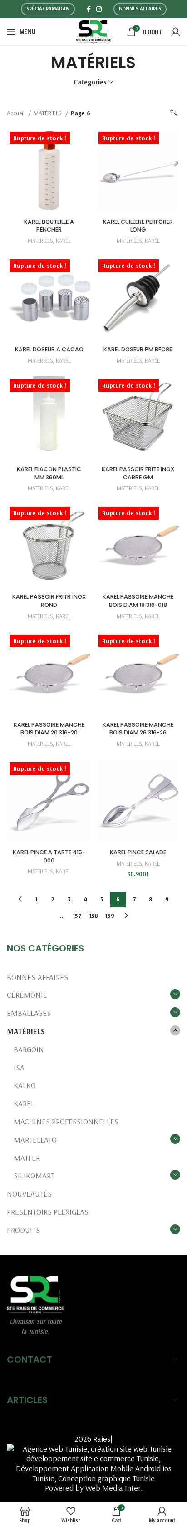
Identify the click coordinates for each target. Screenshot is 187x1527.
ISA (19, 1067)
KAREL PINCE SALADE (138, 852)
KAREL (24, 1103)
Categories (90, 82)
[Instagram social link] (99, 9)
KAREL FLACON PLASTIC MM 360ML (49, 473)
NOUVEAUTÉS (29, 1193)
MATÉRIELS (26, 1031)
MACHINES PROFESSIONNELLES (66, 1121)
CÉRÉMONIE (27, 995)
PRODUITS (23, 1230)
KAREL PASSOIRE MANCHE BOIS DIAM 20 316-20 (49, 729)
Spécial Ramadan (47, 8)
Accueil (16, 113)
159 (109, 915)
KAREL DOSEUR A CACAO (49, 349)
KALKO (25, 1085)
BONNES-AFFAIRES (37, 977)
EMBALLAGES (29, 1013)
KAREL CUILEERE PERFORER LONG (138, 226)
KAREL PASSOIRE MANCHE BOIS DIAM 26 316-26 (138, 729)
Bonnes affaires (140, 8)
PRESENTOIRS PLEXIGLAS (48, 1212)
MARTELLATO (35, 1139)
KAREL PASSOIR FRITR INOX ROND (49, 601)
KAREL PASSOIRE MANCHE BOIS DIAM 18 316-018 (138, 601)
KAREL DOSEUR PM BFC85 (138, 349)
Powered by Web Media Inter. (94, 1488)
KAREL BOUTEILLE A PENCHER (49, 226)
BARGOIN (29, 1049)
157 (77, 915)
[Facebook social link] (89, 9)
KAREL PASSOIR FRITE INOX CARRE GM (138, 473)
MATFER (27, 1157)
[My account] (176, 32)
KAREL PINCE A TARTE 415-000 (49, 856)
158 (93, 915)
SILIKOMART (34, 1175)
